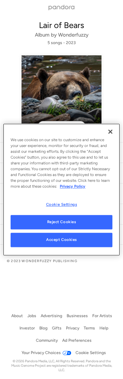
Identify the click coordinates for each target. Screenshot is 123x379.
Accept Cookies (61, 239)
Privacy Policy (72, 186)
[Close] (110, 131)
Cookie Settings (61, 204)
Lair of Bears (61, 25)
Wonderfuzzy (73, 35)
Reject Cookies (61, 221)
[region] (61, 189)
